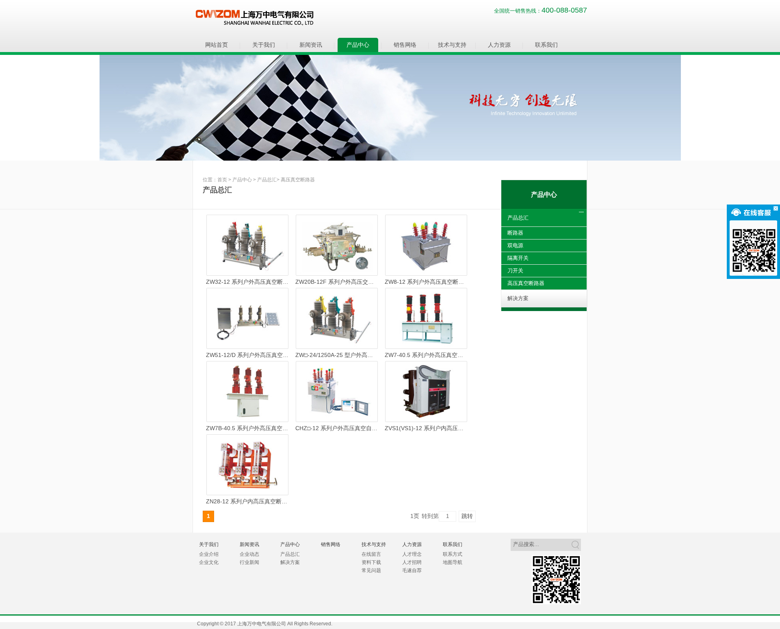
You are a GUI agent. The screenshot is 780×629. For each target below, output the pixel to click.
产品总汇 (267, 180)
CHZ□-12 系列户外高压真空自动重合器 (336, 428)
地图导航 (452, 562)
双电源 (515, 245)
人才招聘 (412, 562)
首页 (222, 180)
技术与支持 (452, 44)
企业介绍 (209, 554)
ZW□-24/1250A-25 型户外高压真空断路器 (336, 355)
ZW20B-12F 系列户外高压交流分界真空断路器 (336, 282)
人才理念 (412, 554)
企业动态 (249, 554)
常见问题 (371, 570)
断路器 (515, 233)
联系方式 (452, 554)
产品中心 (358, 44)
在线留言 (371, 554)
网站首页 (216, 44)
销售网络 (405, 44)
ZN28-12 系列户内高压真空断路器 (247, 501)
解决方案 (518, 298)
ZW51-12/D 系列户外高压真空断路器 (247, 355)
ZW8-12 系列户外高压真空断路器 (426, 282)
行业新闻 (249, 562)
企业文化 (209, 562)
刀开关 (515, 271)
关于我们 (263, 44)
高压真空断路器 (298, 180)
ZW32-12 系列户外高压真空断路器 (247, 282)
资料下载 (371, 562)
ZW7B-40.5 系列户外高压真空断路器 (247, 428)
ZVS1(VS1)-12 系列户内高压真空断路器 (426, 428)
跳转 (467, 516)
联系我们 (546, 44)
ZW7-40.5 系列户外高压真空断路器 (426, 355)
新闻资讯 (310, 44)
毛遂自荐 (412, 570)
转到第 (430, 516)
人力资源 (499, 44)
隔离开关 (518, 258)
